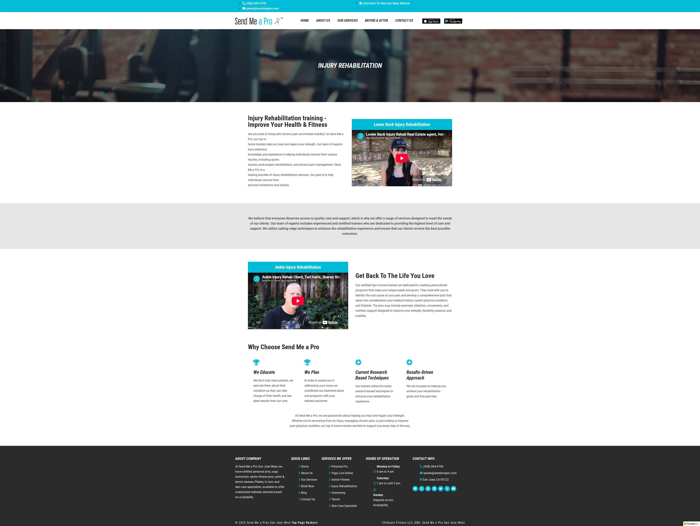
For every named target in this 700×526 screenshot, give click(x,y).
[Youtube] (453, 488)
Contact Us (404, 20)
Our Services (347, 20)
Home (305, 20)
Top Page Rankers (305, 522)
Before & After (376, 20)
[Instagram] (421, 488)
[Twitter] (441, 488)
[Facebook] (415, 488)
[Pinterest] (434, 488)
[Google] (428, 488)
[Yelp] (447, 488)
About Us (323, 20)
